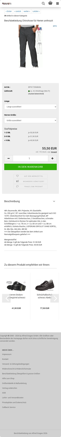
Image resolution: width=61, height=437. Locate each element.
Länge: (7, 101)
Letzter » (36, 11)
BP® (55, 26)
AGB (4, 393)
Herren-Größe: (10, 115)
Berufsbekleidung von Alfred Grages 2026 (30, 433)
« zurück (17, 11)
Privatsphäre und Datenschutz (14, 402)
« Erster (9, 11)
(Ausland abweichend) (36, 94)
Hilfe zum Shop (8, 378)
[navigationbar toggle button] (57, 3)
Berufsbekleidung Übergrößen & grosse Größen (21, 374)
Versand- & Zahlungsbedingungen (15, 364)
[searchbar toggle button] (43, 3)
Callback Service (8, 407)
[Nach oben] (53, 432)
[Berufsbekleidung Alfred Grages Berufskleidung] (5, 3)
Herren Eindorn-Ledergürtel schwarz (16, 296)
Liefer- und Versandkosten (12, 398)
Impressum (6, 354)
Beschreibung (12, 201)
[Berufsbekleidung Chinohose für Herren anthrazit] (31, 46)
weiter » (27, 11)
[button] (8, 158)
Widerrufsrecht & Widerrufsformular (16, 369)
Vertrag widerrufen (9, 388)
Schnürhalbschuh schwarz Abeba (44, 296)
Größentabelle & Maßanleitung (14, 383)
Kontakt (5, 359)
